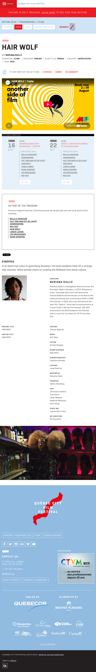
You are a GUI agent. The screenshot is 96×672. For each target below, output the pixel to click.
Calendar (7, 27)
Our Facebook (4, 544)
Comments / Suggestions (35, 580)
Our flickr (22, 544)
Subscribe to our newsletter (17, 535)
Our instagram (16, 544)
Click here (48, 12)
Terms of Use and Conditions (51, 655)
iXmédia (13, 661)
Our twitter (10, 544)
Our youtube (33, 544)
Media (37, 535)
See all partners (48, 644)
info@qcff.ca (8, 574)
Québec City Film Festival (31, 4)
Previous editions (52, 535)
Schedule (64, 27)
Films (18, 27)
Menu (11, 4)
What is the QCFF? (11, 580)
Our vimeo (27, 544)
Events (28, 27)
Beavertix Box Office (44, 27)
